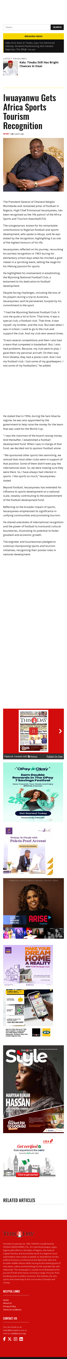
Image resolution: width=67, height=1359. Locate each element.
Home (6, 1300)
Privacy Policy (9, 1306)
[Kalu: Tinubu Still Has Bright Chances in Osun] (10, 68)
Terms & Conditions (12, 1309)
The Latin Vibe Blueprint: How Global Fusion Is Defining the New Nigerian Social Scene (30, 44)
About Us (7, 1303)
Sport (6, 134)
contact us (16, 1333)
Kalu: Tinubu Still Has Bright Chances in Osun (39, 64)
